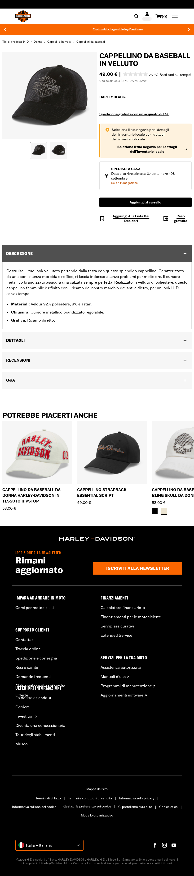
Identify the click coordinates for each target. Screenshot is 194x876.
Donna (38, 41)
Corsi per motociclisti (34, 607)
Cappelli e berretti (59, 41)
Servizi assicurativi (117, 626)
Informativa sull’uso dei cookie (34, 807)
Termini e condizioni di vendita (90, 798)
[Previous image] (12, 95)
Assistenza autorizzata (121, 667)
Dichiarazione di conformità (40, 685)
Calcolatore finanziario (121, 607)
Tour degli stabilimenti (35, 734)
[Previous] (5, 29)
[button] (140, 74)
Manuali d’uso (113, 676)
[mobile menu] (174, 16)
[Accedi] (147, 16)
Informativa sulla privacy (136, 798)
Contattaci (25, 639)
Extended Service (116, 635)
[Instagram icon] (164, 845)
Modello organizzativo (97, 815)
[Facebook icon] (155, 845)
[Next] (189, 29)
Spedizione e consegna (36, 658)
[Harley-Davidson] (97, 539)
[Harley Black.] (155, 511)
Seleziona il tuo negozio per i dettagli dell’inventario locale (147, 149)
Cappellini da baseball (91, 41)
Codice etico (168, 807)
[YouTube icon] (174, 845)
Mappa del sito (97, 789)
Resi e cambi (26, 667)
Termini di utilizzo (48, 798)
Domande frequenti (33, 676)
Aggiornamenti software (122, 695)
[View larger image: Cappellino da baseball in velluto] (49, 95)
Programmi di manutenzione (126, 685)
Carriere (22, 707)
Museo (21, 744)
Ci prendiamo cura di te (135, 807)
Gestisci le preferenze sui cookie (87, 806)
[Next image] (87, 95)
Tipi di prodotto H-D (15, 41)
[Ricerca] (136, 16)
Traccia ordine (28, 648)
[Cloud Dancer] (164, 511)
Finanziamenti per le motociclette (131, 616)
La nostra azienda (31, 697)
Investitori (24, 716)
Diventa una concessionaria (40, 725)
